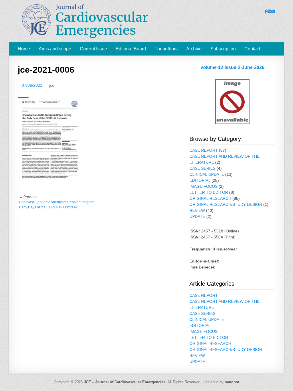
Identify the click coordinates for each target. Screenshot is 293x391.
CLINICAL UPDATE (206, 174)
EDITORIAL (199, 180)
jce (51, 85)
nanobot (232, 382)
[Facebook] (266, 11)
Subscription (223, 48)
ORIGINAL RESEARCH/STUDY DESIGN (225, 204)
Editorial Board (131, 48)
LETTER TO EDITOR (208, 192)
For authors (166, 48)
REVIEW (197, 210)
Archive (194, 48)
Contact (252, 48)
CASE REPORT (203, 150)
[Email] (273, 11)
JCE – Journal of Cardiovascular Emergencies (124, 382)
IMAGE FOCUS (203, 186)
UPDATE (197, 216)
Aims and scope (55, 48)
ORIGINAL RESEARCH (210, 198)
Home (24, 48)
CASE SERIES (202, 168)
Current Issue (93, 48)
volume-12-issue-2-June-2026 (232, 67)
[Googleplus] (269, 11)
